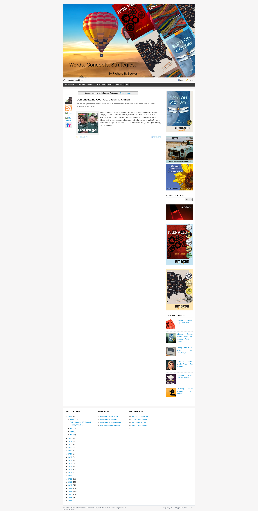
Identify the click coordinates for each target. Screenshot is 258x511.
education (119, 84)
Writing (110, 84)
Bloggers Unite (118, 104)
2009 (70, 488)
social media (69, 84)
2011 (70, 482)
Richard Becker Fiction (140, 416)
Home (182, 80)
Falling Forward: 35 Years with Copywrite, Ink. (185, 350)
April (72, 432)
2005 (70, 501)
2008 (70, 491)
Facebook (129, 104)
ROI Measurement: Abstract (110, 426)
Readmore (157, 137)
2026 (70, 416)
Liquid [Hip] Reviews (139, 419)
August (73, 419)
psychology (101, 84)
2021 (70, 451)
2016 (70, 466)
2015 (70, 470)
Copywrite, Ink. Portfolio (108, 419)
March (72, 435)
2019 (70, 457)
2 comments (83, 137)
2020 (70, 454)
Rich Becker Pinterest (139, 426)
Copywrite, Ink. (168, 508)
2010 (70, 485)
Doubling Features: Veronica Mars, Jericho (185, 391)
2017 (70, 463)
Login (191, 80)
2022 (70, 448)
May (72, 428)
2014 (70, 473)
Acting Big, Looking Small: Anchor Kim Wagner (185, 364)
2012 (70, 479)
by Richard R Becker (70, 508)
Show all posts (125, 93)
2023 (70, 445)
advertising (81, 84)
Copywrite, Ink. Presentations (110, 422)
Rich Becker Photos (139, 422)
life (127, 84)
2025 (70, 438)
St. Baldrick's (90, 106)
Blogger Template (68, 509)
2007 (70, 495)
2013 (70, 476)
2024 (70, 442)
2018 (70, 460)
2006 (70, 498)
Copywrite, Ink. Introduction (110, 416)
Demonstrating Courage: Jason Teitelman (103, 99)
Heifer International (142, 104)
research (90, 84)
